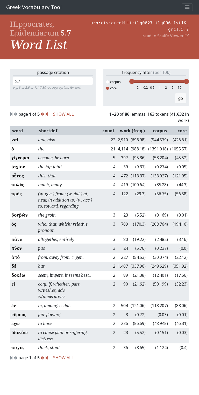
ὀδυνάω (19, 332)
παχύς (18, 347)
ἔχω (15, 323)
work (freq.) (132, 131)
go (180, 98)
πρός (16, 194)
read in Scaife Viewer (164, 36)
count (108, 131)
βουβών (19, 215)
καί (14, 140)
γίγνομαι (20, 158)
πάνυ (16, 239)
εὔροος (18, 314)
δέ (13, 266)
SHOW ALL (63, 114)
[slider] (131, 81)
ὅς (13, 224)
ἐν (13, 305)
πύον (16, 248)
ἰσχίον (18, 167)
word (17, 131)
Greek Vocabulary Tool (34, 7)
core (113, 88)
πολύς (17, 185)
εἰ (13, 284)
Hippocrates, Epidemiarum (34, 28)
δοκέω (18, 275)
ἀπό (15, 257)
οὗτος (17, 176)
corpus (115, 82)
